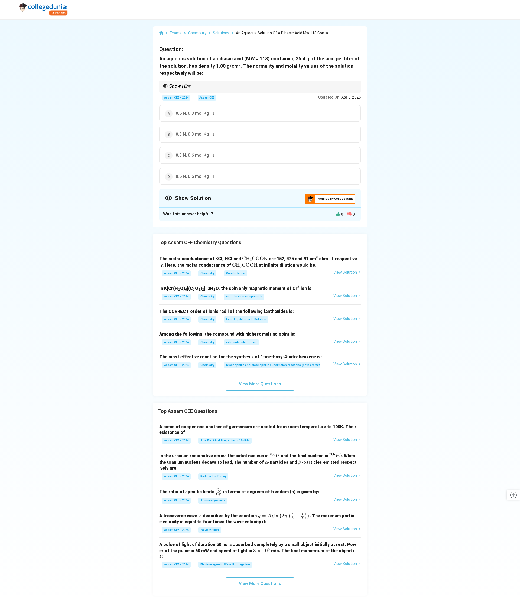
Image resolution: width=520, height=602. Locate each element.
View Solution (345, 272)
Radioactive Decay (213, 476)
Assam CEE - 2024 (176, 97)
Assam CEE (206, 97)
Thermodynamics (212, 500)
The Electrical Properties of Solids (224, 440)
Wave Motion (209, 530)
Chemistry (207, 273)
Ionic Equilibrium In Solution (246, 319)
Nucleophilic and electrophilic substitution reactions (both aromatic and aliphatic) (284, 365)
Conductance (235, 273)
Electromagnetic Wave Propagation (225, 564)
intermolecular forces (241, 342)
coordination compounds (244, 296)
